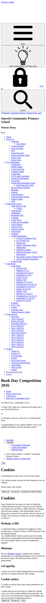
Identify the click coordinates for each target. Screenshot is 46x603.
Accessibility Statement (20, 445)
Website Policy (17, 450)
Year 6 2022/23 (17, 342)
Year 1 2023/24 (17, 326)
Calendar (15, 217)
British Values (16, 167)
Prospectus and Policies (20, 363)
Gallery (19, 208)
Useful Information (19, 236)
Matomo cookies (14, 554)
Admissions (16, 164)
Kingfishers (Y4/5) (24, 275)
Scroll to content (7, 2)
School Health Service (20, 197)
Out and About (17, 148)
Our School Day (23, 241)
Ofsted (14, 370)
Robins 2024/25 (17, 321)
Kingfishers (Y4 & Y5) (25, 287)
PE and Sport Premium (20, 188)
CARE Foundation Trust (26, 238)
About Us (10, 139)
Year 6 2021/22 (17, 347)
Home (8, 137)
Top (3, 463)
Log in (9, 374)
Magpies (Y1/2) (22, 270)
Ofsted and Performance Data (23, 183)
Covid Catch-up (17, 169)
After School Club (18, 206)
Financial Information (20, 178)
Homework (21, 243)
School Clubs (16, 227)
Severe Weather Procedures (27, 259)
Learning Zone (17, 310)
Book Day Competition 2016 (18, 398)
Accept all (15, 492)
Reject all (5, 492)
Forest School (11, 314)
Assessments (16, 211)
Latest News (16, 220)
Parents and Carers (13, 204)
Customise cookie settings (31, 492)
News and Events (18, 360)
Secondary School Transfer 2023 (29, 257)
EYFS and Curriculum (20, 176)
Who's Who (16, 158)
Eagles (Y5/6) (22, 277)
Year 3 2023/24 (17, 328)
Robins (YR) (21, 268)
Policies (14, 192)
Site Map (9, 440)
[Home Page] (21, 113)
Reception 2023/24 (19, 323)
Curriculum (15, 174)
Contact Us (15, 353)
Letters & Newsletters (20, 222)
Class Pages (11, 264)
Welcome (15, 141)
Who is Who (16, 367)
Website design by (18, 459)
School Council (17, 229)
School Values (17, 199)
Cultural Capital (17, 171)
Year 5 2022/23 (17, 340)
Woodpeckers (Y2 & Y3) (26, 284)
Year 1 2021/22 (17, 344)
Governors (15, 181)
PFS (13, 151)
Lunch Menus (16, 224)
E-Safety (14, 303)
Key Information (13, 162)
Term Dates (16, 231)
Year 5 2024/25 (17, 319)
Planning (14, 190)
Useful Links (16, 261)
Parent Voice (16, 160)
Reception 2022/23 (19, 333)
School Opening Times (20, 155)
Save (23, 601)
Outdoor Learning (23, 250)
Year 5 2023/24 (17, 330)
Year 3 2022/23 (17, 337)
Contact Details (17, 146)
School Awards (17, 153)
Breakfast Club (17, 215)
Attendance (15, 213)
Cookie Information (19, 447)
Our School (21, 144)
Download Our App (14, 372)
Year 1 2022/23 (17, 335)
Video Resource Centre (20, 312)
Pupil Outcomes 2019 (25, 185)
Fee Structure (16, 356)
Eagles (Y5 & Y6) (23, 289)
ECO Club (15, 305)
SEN (13, 201)
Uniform (14, 234)
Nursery (9, 349)
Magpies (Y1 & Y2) (24, 282)
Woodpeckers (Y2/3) (24, 273)
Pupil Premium (17, 194)
